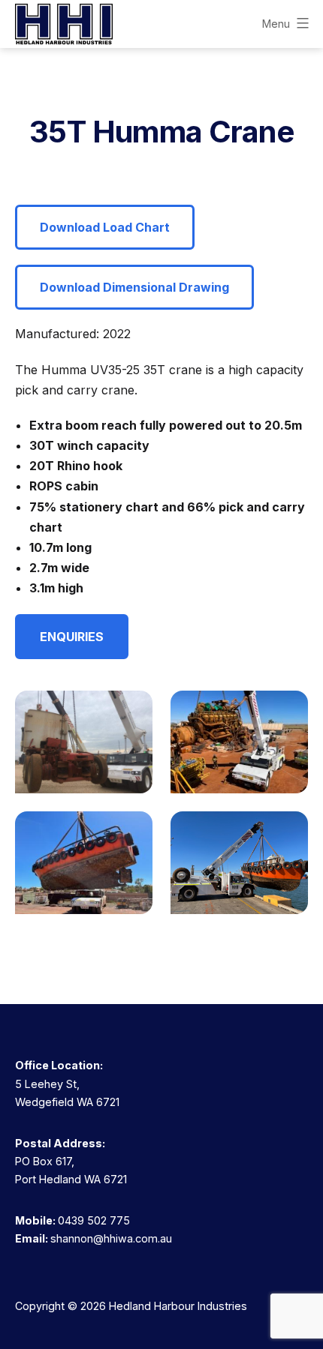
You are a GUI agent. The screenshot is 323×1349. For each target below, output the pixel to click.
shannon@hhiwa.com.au (111, 1238)
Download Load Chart (105, 227)
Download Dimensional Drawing (134, 287)
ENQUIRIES (72, 636)
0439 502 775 (94, 1220)
